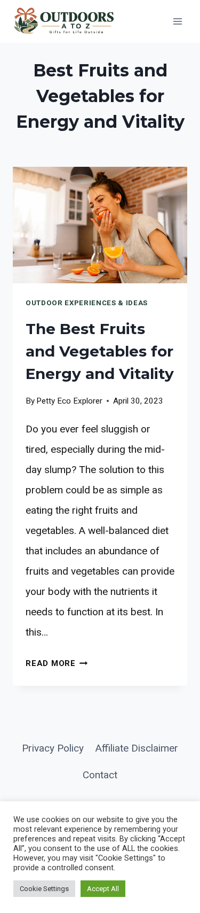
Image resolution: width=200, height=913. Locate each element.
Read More (57, 663)
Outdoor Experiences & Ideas (87, 303)
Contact (100, 775)
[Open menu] (177, 21)
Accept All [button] (103, 889)
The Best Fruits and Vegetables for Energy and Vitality (100, 351)
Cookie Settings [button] (44, 889)
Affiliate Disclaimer (136, 748)
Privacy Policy (53, 748)
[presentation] (100, 225)
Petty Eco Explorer (69, 401)
